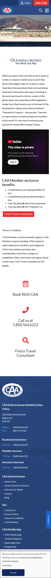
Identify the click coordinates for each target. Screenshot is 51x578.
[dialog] (25, 564)
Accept (13, 572)
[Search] (40, 10)
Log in (27, 2)
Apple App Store (13, 542)
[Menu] (47, 10)
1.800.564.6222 (20, 456)
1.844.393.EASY (20, 467)
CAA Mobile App (13, 534)
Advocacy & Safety (14, 489)
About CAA (10, 481)
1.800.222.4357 (20, 444)
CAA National (11, 522)
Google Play (10, 546)
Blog (7, 497)
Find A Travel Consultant (18, 214)
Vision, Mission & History (17, 485)
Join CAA (41, 3)
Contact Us (10, 510)
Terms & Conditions (14, 518)
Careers (8, 493)
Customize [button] (6, 565)
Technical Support (13, 538)
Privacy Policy (11, 514)
